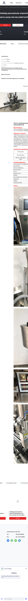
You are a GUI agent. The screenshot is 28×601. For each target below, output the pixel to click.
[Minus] (26, 569)
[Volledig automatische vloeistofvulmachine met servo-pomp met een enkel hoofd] (10, 501)
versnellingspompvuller (11, 483)
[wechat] (15, 540)
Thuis (1, 7)
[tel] (23, 540)
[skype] (19, 540)
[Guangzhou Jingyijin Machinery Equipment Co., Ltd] (4, 2)
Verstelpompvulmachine (15, 7)
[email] (8, 540)
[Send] (26, 598)
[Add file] (2, 598)
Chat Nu (5, 25)
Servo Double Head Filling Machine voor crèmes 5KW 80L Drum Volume (9, 513)
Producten (6, 7)
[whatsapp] (12, 540)
